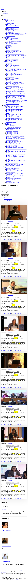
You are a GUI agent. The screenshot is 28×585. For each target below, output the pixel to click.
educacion (3, 239)
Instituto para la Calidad (11, 81)
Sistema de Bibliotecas (11, 125)
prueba (7, 120)
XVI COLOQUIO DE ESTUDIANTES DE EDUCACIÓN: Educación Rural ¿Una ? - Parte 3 (12, 262)
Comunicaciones (10, 23)
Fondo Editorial (9, 52)
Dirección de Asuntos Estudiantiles (14, 107)
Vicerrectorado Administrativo (13, 128)
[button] (2, 9)
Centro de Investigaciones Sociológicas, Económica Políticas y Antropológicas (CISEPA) (15, 91)
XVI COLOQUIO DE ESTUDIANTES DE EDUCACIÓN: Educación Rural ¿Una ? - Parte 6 (12, 373)
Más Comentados (8, 199)
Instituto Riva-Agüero (11, 66)
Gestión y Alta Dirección (12, 30)
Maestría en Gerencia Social (12, 168)
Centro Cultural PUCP (11, 73)
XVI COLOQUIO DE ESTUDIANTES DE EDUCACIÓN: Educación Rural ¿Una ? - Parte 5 (12, 447)
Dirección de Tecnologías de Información (15, 138)
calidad (14, 239)
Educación (8, 24)
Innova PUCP (9, 129)
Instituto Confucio (10, 79)
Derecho (8, 21)
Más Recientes (5, 195)
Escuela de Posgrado (11, 169)
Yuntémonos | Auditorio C (12, 133)
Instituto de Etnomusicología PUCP (14, 98)
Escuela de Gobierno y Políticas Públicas (15, 170)
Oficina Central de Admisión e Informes (15, 106)
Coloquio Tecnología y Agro (12, 134)
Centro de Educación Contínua (13, 68)
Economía (8, 45)
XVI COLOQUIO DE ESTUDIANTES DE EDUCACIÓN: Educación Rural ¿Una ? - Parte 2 (12, 410)
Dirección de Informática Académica (14, 109)
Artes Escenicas (9, 32)
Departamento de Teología (12, 146)
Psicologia (8, 48)
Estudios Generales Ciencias (12, 27)
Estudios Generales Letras (12, 25)
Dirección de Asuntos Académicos (14, 118)
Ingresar (5, 13)
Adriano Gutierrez (6, 546)
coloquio (19, 239)
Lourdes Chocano (6, 530)
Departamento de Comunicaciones (14, 51)
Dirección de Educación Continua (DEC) (15, 147)
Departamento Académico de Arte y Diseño (16, 57)
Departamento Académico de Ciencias (15, 54)
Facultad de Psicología (11, 142)
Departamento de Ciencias (12, 60)
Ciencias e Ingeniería (11, 28)
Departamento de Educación (12, 59)
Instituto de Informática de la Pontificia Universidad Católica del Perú (15, 136)
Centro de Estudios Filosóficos (13, 65)
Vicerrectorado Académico (12, 140)
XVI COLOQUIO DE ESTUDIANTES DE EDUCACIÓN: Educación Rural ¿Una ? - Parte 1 (12, 484)
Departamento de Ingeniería (12, 50)
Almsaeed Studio (16, 580)
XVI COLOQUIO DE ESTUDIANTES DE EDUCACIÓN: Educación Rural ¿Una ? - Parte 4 (12, 336)
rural (8, 239)
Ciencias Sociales (10, 20)
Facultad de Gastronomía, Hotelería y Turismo (16, 33)
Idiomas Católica (10, 77)
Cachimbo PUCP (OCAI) (12, 163)
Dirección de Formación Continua (14, 119)
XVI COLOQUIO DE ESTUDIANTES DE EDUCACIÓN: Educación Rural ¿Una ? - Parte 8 (12, 299)
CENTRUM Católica (11, 72)
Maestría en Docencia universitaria (14, 178)
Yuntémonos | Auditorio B (12, 132)
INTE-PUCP (9, 63)
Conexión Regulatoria (11, 122)
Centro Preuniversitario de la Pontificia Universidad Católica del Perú (15, 84)
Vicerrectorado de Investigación (13, 127)
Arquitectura (9, 46)
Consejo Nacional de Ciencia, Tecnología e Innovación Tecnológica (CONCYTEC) (16, 94)
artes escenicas (9, 42)
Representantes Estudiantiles (12, 104)
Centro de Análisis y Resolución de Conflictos (16, 69)
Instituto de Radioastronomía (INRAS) (15, 141)
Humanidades (9, 39)
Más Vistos (6, 197)
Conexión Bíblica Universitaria (13, 78)
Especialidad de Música (11, 70)
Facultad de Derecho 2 (11, 145)
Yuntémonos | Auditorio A (12, 131)
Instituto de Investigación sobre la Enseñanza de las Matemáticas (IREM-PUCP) (16, 101)
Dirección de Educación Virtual (13, 110)
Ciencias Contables (10, 36)
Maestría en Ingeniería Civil (12, 182)
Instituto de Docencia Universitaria (14, 82)
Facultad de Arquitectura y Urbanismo (15, 156)
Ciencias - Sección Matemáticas (13, 41)
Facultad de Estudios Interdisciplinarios (15, 34)
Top (1, 583)
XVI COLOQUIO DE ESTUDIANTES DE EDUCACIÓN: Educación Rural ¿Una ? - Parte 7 (12, 225)
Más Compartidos (8, 200)
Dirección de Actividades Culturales (14, 164)
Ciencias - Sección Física (12, 38)
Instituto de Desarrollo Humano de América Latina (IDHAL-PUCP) (16, 97)
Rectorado (8, 124)
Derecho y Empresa (10, 172)
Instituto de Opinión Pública (12, 86)
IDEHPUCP (9, 64)
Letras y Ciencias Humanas (12, 29)
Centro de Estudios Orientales (13, 102)
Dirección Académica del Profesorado (14, 116)
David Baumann (6, 561)
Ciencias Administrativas (12, 43)
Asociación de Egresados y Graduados (15, 143)
